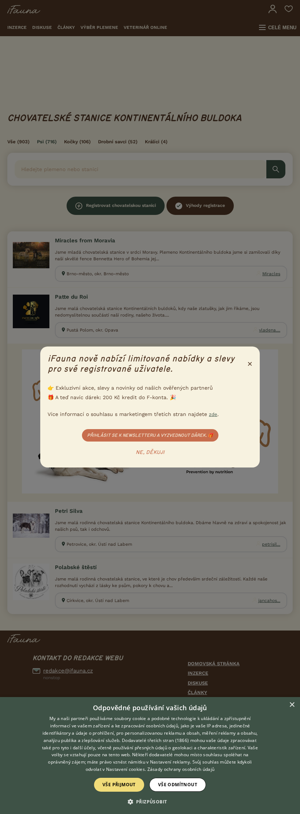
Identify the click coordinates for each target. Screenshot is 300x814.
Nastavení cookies (125, 769)
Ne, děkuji (150, 452)
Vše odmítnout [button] (177, 784)
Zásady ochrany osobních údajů (181, 769)
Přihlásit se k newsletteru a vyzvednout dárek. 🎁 (150, 435)
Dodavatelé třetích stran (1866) (155, 740)
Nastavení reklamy (170, 762)
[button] (150, 801)
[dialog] (150, 755)
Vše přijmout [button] (119, 784)
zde (213, 414)
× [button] (292, 705)
